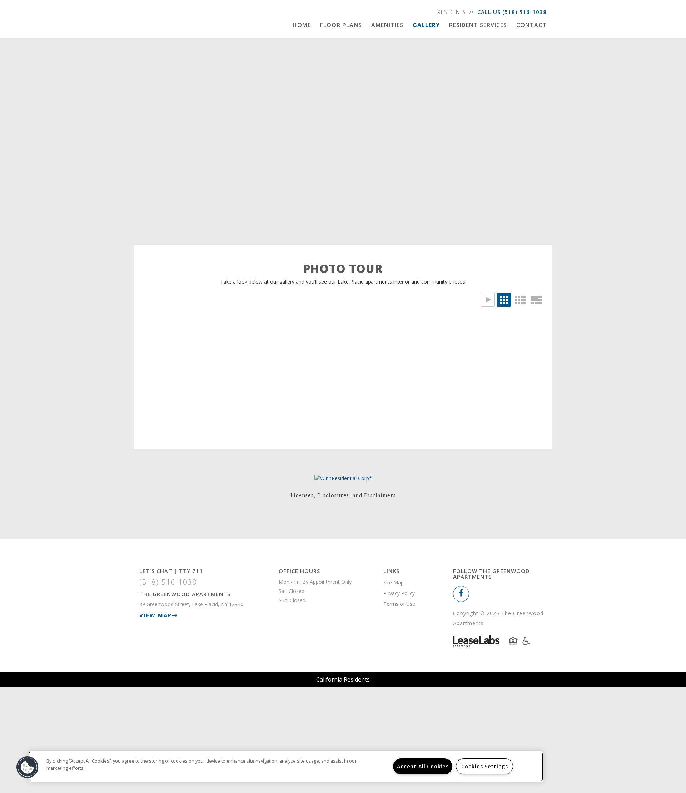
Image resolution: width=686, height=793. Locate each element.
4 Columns (520, 300)
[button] (461, 594)
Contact (531, 25)
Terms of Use (399, 603)
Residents (452, 12)
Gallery (426, 25)
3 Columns (504, 300)
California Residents (343, 679)
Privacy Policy (399, 593)
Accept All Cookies (423, 766)
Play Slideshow (488, 300)
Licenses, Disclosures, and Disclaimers (343, 495)
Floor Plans (341, 25)
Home (302, 25)
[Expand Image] (193, 364)
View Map (155, 615)
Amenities (387, 25)
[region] (286, 766)
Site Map (393, 582)
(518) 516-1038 (524, 11)
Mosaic (536, 300)
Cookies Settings (484, 766)
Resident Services (478, 25)
